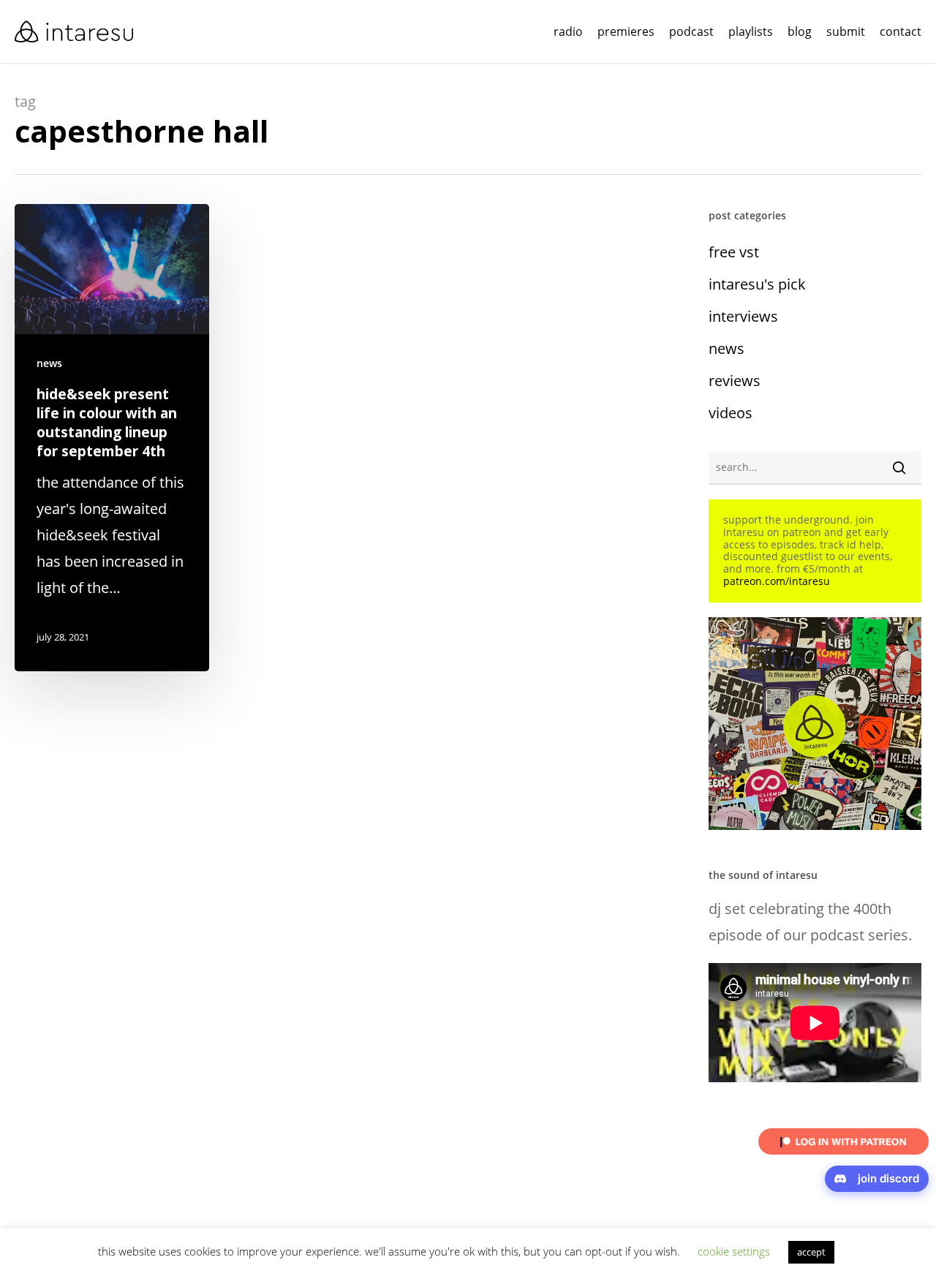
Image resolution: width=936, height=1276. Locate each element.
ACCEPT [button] (811, 1251)
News (49, 363)
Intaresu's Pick (757, 284)
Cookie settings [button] (734, 1251)
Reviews (734, 380)
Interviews (743, 316)
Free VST (734, 252)
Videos (730, 413)
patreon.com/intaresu (776, 581)
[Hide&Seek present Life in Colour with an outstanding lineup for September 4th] (112, 437)
